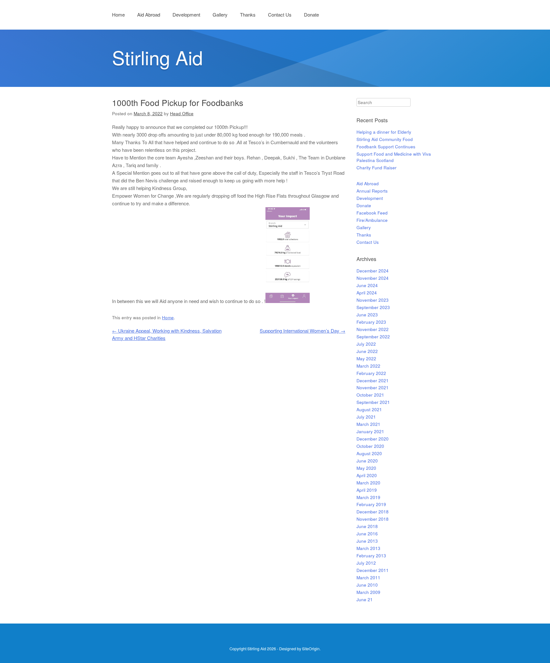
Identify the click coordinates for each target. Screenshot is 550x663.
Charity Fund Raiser (376, 168)
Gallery (220, 14)
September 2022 (373, 337)
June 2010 (367, 585)
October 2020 (370, 446)
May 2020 (366, 468)
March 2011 (368, 578)
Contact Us (280, 14)
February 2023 (371, 322)
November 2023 (372, 300)
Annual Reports (372, 191)
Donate (311, 14)
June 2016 (367, 534)
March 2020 (368, 483)
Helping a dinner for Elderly (383, 132)
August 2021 (369, 409)
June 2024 (367, 285)
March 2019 (368, 497)
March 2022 (368, 366)
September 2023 (373, 307)
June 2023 (367, 315)
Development (186, 14)
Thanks (248, 14)
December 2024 (372, 271)
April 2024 (366, 293)
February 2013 (371, 556)
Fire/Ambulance (372, 220)
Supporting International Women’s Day (302, 330)
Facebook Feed (372, 213)
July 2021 (366, 417)
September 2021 (373, 402)
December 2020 (372, 439)
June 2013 (367, 541)
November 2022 (372, 329)
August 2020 (369, 453)
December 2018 (372, 512)
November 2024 (372, 278)
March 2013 (368, 548)
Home (118, 14)
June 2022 (367, 351)
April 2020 (366, 475)
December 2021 (372, 380)
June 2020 (367, 461)
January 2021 (370, 431)
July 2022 (366, 344)
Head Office (182, 113)
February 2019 (371, 504)
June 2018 (367, 526)
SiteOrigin (311, 649)
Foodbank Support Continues (385, 147)
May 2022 (366, 359)
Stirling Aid (157, 57)
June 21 (364, 599)
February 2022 (371, 373)
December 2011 (372, 570)
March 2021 (368, 424)
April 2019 (366, 490)
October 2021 (370, 395)
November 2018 (372, 519)
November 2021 (372, 387)
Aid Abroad (148, 14)
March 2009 (368, 592)
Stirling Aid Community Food (384, 139)
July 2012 (366, 563)
